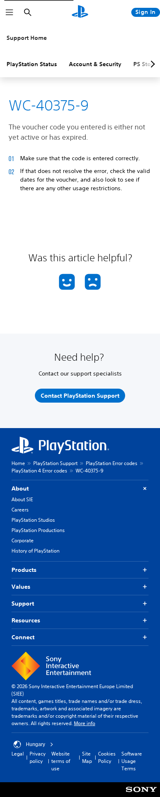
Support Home (27, 37)
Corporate (22, 540)
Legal (17, 753)
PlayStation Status (32, 64)
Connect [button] (22, 637)
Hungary (35, 744)
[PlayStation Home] (80, 12)
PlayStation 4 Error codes (39, 470)
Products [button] (24, 570)
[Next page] (151, 64)
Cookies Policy (107, 757)
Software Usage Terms (131, 761)
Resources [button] (25, 620)
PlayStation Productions (38, 530)
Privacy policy (38, 757)
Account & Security (95, 64)
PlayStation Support (55, 463)
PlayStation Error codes (111, 463)
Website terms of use (60, 761)
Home (18, 463)
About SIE (22, 499)
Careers (20, 509)
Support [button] (22, 603)
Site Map (87, 757)
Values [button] (20, 586)
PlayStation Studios (33, 519)
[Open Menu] (9, 12)
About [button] (20, 488)
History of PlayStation (35, 550)
